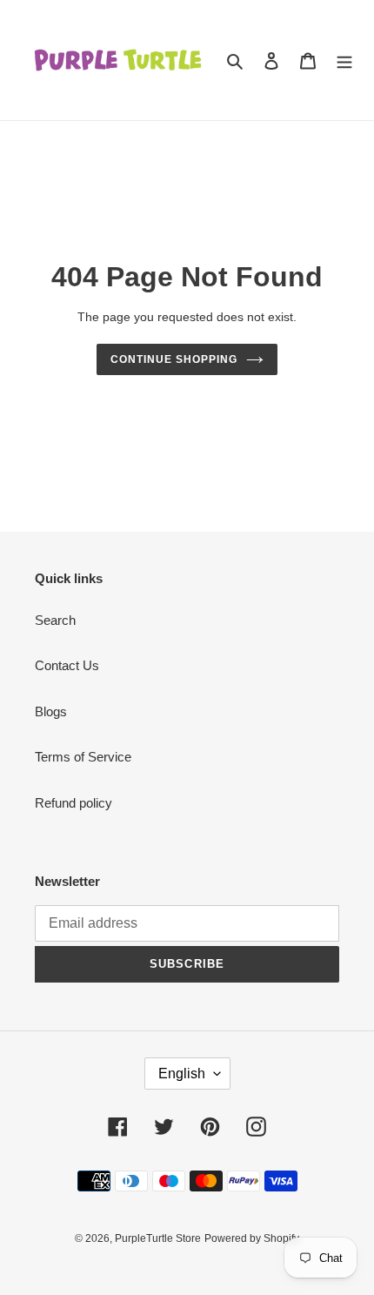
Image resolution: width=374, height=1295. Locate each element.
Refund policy (73, 802)
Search (55, 620)
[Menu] (344, 60)
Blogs (51, 711)
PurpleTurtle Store (158, 1238)
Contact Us (67, 665)
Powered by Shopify (251, 1238)
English (181, 1073)
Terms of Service (83, 756)
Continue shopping (173, 359)
